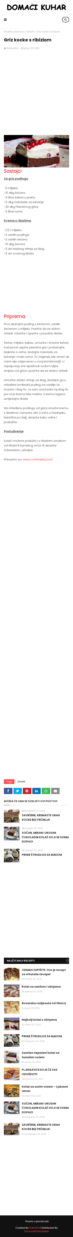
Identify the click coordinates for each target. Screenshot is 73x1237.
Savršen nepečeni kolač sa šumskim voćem (40, 1055)
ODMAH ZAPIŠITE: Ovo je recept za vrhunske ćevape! (44, 972)
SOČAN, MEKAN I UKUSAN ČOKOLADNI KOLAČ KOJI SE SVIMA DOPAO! (45, 837)
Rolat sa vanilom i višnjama (41, 987)
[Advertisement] (36, 90)
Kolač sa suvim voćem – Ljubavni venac (45, 1089)
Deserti (30, 31)
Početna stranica (14, 31)
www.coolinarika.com (38, 459)
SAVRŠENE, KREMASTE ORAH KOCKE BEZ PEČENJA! (41, 817)
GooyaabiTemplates (36, 1231)
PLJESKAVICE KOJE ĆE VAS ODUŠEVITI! (39, 1072)
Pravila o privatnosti (37, 1221)
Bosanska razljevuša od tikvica (44, 1003)
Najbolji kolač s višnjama (39, 1020)
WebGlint (34, 1227)
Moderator (12, 48)
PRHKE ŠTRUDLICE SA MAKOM (42, 855)
